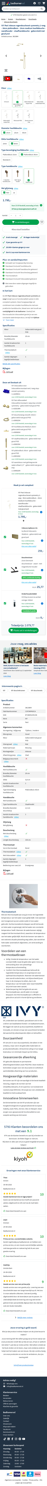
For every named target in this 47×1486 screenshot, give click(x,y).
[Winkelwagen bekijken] (43, 3)
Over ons (6, 1415)
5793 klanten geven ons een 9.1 (25, 15)
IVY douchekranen (18, 690)
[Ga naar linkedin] (8, 1439)
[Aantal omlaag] (11, 215)
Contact (6, 1421)
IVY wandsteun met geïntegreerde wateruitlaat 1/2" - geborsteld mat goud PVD (27, 465)
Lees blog (7, 676)
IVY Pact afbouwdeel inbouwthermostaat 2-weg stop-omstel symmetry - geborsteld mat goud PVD (26, 403)
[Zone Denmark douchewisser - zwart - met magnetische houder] (14, 569)
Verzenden (7, 1398)
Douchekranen (21, 19)
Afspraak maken (9, 1426)
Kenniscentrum (9, 1432)
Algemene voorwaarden (13, 1480)
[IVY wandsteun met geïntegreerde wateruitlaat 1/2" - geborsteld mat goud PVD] (6, 468)
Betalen (6, 1395)
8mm (16, 143)
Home (3, 19)
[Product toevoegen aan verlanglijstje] (42, 222)
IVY (4, 690)
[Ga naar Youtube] (23, 1439)
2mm (5, 143)
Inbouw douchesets (10, 22)
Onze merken (8, 1435)
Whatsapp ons (12, 1383)
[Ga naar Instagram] (16, 1439)
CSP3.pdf (9, 372)
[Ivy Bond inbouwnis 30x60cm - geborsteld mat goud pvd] (14, 537)
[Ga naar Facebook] (12, 1439)
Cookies (25, 1480)
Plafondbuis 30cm (31, 154)
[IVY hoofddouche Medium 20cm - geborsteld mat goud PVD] (6, 431)
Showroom (7, 1424)
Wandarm (6, 160)
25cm (16, 132)
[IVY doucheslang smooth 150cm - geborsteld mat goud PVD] (6, 419)
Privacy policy (33, 1480)
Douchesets (33, 19)
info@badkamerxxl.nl (15, 1386)
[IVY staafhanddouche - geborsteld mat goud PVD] (6, 443)
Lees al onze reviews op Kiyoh (22, 1148)
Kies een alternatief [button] (29, 546)
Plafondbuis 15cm (10, 154)
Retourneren (8, 1401)
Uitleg (9, 88)
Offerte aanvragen (10, 1403)
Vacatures (7, 1429)
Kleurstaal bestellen (21, 229)
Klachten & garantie (10, 1406)
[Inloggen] (34, 3)
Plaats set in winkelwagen (25, 630)
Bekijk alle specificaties (11, 364)
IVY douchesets (36, 690)
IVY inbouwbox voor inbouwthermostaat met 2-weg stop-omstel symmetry (25, 388)
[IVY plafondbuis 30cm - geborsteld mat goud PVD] (6, 454)
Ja (14, 192)
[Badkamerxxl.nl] (15, 3)
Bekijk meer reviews (25, 1317)
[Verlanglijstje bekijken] (39, 3)
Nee (7, 192)
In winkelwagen (22, 222)
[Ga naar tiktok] (5, 1439)
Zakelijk (6, 1418)
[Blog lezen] (17, 655)
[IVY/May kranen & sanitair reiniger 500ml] (14, 603)
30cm (24, 132)
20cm (8, 132)
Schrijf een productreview (23, 1365)
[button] (6, 56)
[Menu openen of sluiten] (3, 3)
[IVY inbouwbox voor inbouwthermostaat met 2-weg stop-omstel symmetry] (6, 391)
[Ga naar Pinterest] (20, 1439)
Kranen (10, 19)
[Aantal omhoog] (20, 215)
